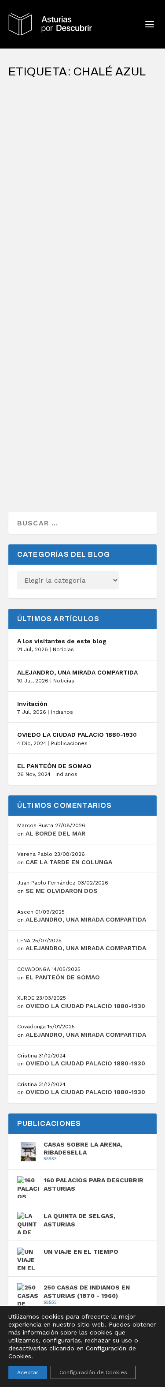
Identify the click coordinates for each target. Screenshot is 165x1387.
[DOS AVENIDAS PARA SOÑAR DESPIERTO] (82, 362)
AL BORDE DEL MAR (55, 833)
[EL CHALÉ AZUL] (82, 90)
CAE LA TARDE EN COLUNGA (69, 862)
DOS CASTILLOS (47, 245)
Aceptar (27, 1372)
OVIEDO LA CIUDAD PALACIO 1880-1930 (77, 734)
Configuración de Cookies (93, 1372)
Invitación (32, 703)
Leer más (40, 192)
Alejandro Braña (49, 123)
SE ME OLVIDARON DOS (62, 890)
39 (48, 268)
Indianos (62, 712)
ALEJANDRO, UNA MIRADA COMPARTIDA (77, 672)
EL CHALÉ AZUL (46, 109)
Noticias (63, 649)
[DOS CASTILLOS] (82, 226)
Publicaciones (69, 743)
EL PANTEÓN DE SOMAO (54, 765)
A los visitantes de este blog (61, 641)
